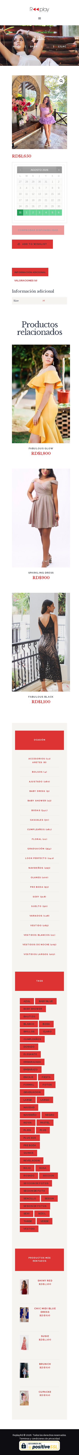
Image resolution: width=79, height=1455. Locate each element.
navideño (30, 1115)
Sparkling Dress (41, 573)
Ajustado (36, 781)
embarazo (31, 1069)
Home (17, 46)
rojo (27, 1168)
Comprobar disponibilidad (38, 230)
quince (28, 1152)
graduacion (32, 1092)
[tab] (30, 272)
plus (43, 1130)
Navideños (35, 868)
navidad (29, 1107)
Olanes (36, 877)
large (28, 1099)
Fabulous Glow (41, 448)
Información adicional (30, 272)
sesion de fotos (35, 1206)
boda (46, 1024)
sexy (27, 1213)
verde (44, 1221)
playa (27, 1130)
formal (29, 1084)
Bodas (35, 810)
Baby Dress (37, 791)
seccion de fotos (36, 1183)
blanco (29, 1024)
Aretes (37, 762)
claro (47, 1031)
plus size (30, 1137)
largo (44, 1099)
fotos (47, 1084)
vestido (36, 925)
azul (27, 1001)
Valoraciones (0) (25, 280)
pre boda (30, 1145)
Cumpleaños (36, 829)
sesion (49, 1198)
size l (42, 1213)
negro (49, 1115)
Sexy (36, 896)
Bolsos (37, 772)
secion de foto (34, 1190)
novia (28, 1122)
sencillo (30, 1198)
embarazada (32, 1062)
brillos (29, 1031)
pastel (45, 1122)
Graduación (35, 848)
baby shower (37, 800)
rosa (42, 1168)
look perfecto (36, 858)
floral (37, 839)
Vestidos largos (36, 954)
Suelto (36, 906)
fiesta (46, 1077)
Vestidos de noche (36, 944)
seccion (48, 1175)
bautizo (29, 1016)
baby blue (46, 1001)
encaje (28, 1077)
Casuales (36, 820)
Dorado (29, 1046)
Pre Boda (36, 887)
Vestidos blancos (37, 935)
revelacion (32, 1160)
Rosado (29, 1175)
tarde (28, 1221)
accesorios (36, 758)
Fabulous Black (40, 697)
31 (20, 212)
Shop (34, 46)
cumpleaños (32, 1039)
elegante (30, 1054)
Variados (36, 915)
